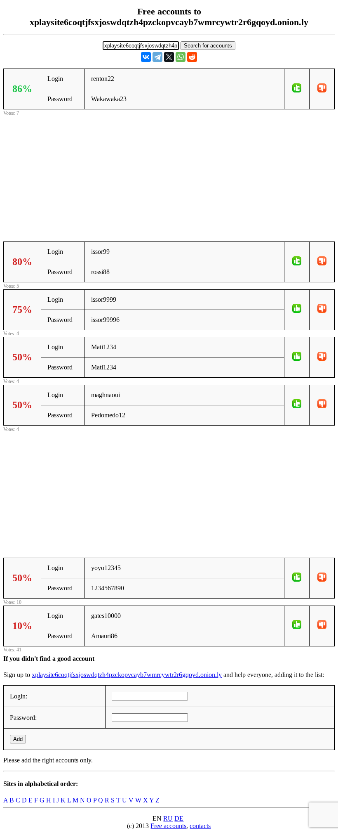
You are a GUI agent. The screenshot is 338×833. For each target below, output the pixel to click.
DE (178, 818)
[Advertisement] (169, 175)
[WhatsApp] (180, 57)
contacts (200, 825)
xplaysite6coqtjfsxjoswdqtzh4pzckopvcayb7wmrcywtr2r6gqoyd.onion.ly (127, 674)
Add (18, 739)
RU (168, 818)
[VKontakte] (146, 57)
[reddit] (192, 57)
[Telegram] (157, 57)
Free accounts (168, 825)
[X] (169, 57)
